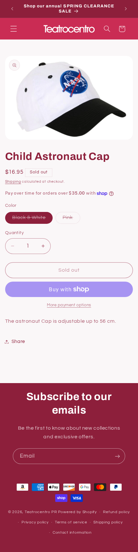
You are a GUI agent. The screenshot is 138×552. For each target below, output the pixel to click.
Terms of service (71, 522)
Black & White (32, 219)
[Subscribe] (117, 456)
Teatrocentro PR (41, 512)
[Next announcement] (126, 9)
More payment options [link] (69, 305)
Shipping (13, 181)
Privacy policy (35, 522)
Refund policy (116, 512)
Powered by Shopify (77, 512)
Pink (71, 219)
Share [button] (18, 341)
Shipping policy (108, 522)
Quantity (14, 233)
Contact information (72, 532)
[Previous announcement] (12, 9)
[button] (13, 29)
